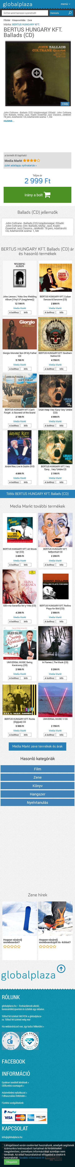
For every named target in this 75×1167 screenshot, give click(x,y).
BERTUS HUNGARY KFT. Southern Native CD (55, 354)
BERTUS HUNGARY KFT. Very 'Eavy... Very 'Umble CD (55, 468)
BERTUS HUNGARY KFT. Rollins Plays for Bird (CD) (55, 607)
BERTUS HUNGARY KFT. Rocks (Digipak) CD (20, 720)
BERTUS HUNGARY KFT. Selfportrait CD (55, 550)
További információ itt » (32, 1157)
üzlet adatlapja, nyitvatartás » (21, 165)
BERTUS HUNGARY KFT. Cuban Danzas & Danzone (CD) (55, 298)
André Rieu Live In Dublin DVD (19, 466)
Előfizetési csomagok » (13, 1085)
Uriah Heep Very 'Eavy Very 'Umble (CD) (55, 411)
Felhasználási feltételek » (14, 1096)
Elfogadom (11, 1161)
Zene (29, 20)
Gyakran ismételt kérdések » (15, 1082)
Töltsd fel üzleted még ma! (17, 1019)
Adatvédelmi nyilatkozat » (14, 1092)
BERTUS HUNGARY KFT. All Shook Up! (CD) (20, 550)
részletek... (9, 120)
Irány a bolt (34, 194)
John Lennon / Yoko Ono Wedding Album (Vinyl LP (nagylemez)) (20, 298)
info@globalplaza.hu (12, 1137)
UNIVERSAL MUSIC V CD (55, 718)
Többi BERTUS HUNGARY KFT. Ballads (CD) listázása (37, 495)
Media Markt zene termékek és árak (37, 746)
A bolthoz (14, 312)
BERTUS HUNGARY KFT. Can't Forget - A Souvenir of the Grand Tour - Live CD (19, 411)
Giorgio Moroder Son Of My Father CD (20, 354)
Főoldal (7, 20)
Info (26, 312)
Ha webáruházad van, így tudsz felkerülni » (23, 1026)
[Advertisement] (37, 849)
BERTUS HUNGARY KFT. (26, 24)
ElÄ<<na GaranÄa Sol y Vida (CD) (19, 605)
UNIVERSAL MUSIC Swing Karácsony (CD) (19, 664)
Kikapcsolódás (18, 20)
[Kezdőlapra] (17, 7)
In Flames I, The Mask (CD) (55, 662)
